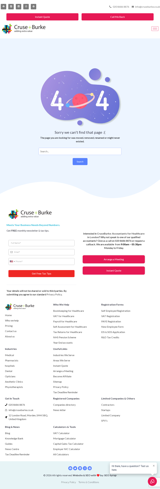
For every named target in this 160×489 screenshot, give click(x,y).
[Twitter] (11, 6)
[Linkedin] (80, 468)
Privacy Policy (54, 294)
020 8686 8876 (123, 240)
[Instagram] (26, 6)
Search (80, 161)
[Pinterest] (33, 6)
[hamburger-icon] (154, 28)
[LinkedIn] (18, 6)
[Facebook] (3, 6)
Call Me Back (117, 16)
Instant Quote (42, 16)
